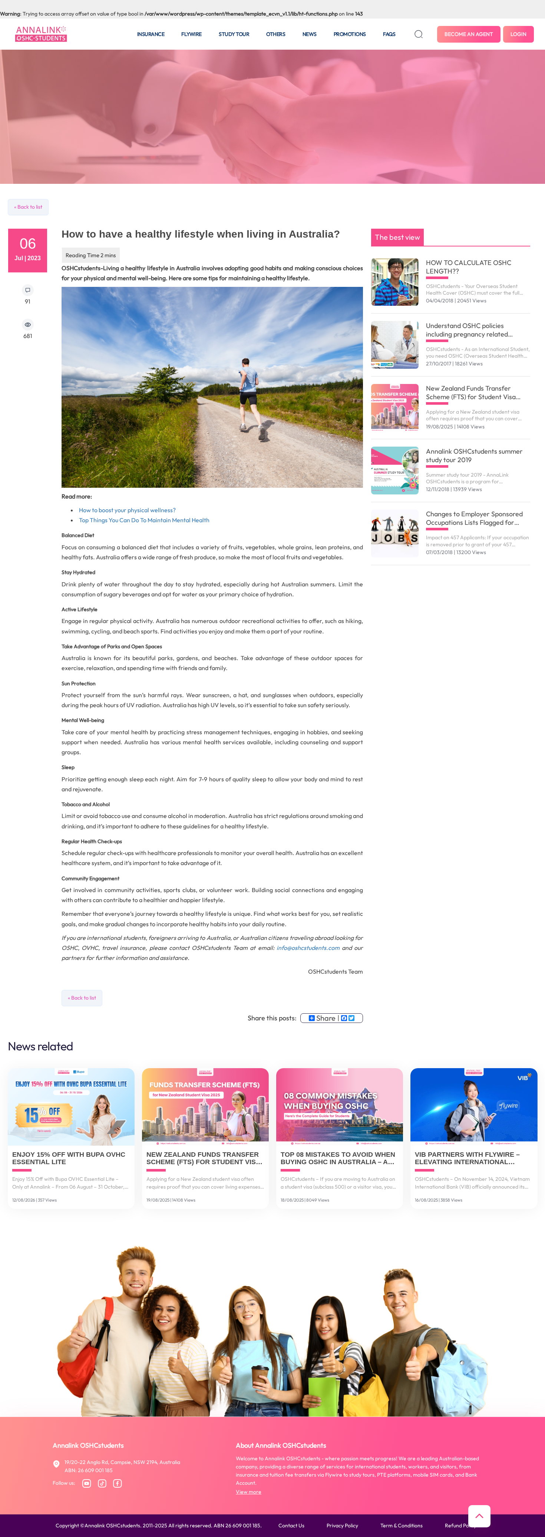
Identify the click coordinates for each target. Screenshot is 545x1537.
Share (326, 1018)
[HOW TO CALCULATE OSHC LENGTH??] (395, 282)
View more (248, 1491)
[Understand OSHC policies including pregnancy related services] (395, 345)
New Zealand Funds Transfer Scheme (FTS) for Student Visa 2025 (471, 392)
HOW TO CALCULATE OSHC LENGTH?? (468, 266)
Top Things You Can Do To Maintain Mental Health (144, 520)
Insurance (151, 34)
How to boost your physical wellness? (127, 510)
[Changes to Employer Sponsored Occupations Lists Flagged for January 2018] (395, 533)
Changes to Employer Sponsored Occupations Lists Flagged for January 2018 (474, 518)
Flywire (191, 34)
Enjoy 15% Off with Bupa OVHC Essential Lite (68, 1158)
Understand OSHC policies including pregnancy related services (467, 329)
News (310, 34)
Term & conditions (401, 1525)
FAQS (389, 34)
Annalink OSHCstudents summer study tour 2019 (474, 455)
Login (518, 34)
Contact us (291, 1525)
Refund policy (460, 1525)
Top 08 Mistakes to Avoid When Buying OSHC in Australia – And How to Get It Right (339, 1158)
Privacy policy (342, 1525)
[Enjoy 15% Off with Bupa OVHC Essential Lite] (71, 1107)
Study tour (234, 34)
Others (275, 34)
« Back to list (28, 206)
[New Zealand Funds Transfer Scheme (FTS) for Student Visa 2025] (395, 408)
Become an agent (469, 34)
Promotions (350, 34)
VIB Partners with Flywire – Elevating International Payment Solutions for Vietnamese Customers (467, 1158)
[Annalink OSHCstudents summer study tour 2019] (395, 470)
